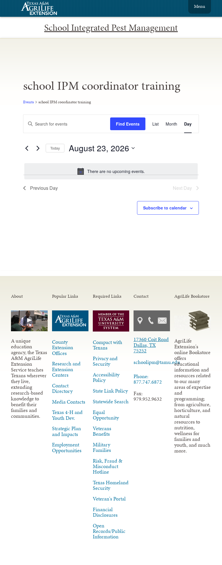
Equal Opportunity (106, 415)
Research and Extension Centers (66, 369)
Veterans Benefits (102, 431)
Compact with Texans (107, 345)
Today (55, 148)
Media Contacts (68, 401)
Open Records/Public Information (109, 531)
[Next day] (37, 148)
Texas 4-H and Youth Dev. (67, 415)
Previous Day (44, 188)
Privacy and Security (105, 361)
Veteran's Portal (109, 498)
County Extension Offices (62, 347)
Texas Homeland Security (111, 485)
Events (28, 102)
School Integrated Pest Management (111, 27)
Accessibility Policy (106, 377)
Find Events (128, 124)
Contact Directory (62, 388)
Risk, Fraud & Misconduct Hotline (107, 466)
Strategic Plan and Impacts (66, 431)
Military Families (102, 447)
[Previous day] (26, 148)
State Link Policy (110, 390)
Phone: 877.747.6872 (148, 379)
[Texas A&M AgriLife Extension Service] (43, 9)
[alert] (110, 171)
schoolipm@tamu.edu (152, 362)
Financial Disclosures (105, 512)
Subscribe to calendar (164, 208)
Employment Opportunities (67, 447)
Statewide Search (111, 401)
